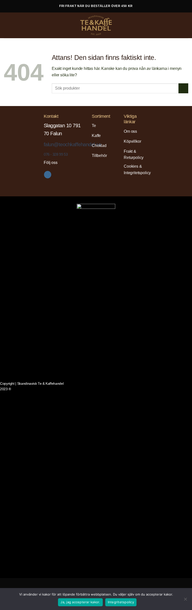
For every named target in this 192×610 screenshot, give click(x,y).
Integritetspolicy (121, 602)
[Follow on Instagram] (47, 174)
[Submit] (183, 88)
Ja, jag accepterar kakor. (80, 602)
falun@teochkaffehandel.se (72, 144)
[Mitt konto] (177, 25)
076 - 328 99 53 (56, 154)
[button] (8, 25)
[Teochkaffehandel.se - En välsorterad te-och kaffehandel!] (96, 25)
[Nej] (185, 601)
